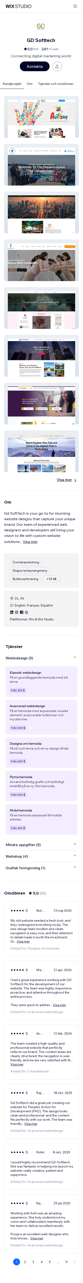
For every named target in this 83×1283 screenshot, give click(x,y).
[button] (41, 117)
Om (30, 84)
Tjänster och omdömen (55, 84)
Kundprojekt (12, 84)
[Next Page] (74, 1261)
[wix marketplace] (18, 6)
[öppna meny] (75, 6)
